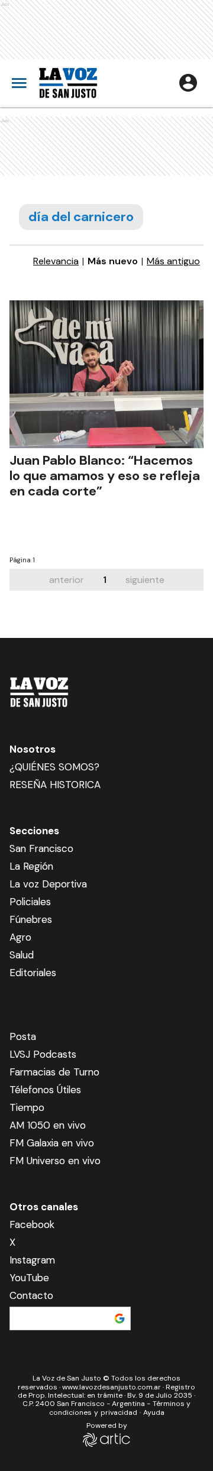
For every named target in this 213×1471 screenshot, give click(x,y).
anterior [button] (66, 580)
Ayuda (153, 1412)
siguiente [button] (144, 580)
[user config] (188, 82)
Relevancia (56, 261)
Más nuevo (113, 261)
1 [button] (104, 580)
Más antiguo (173, 261)
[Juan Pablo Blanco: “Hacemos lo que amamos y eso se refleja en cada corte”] (106, 374)
